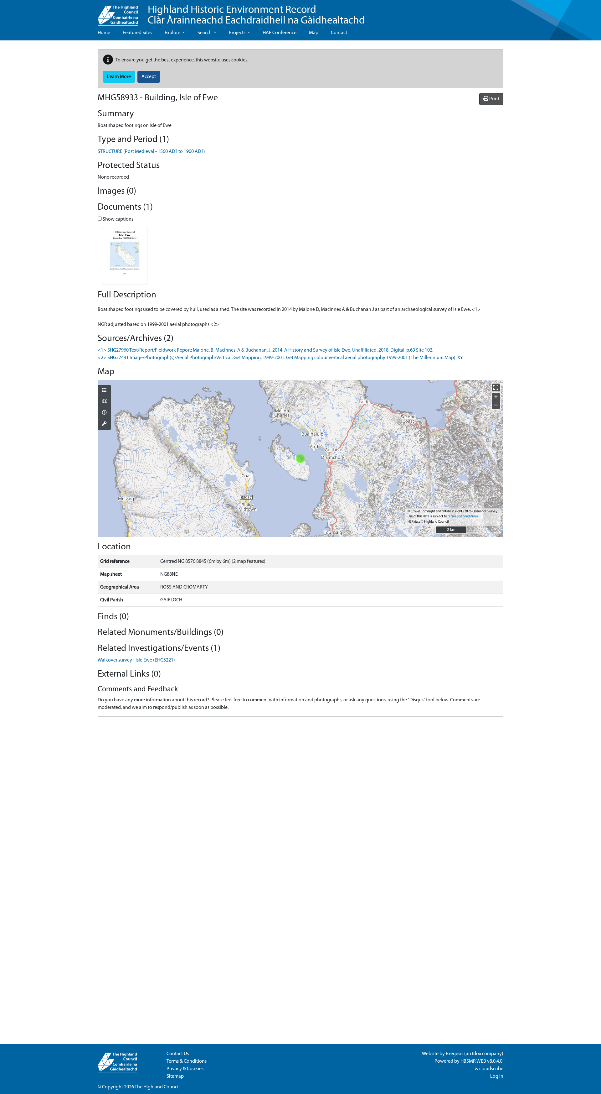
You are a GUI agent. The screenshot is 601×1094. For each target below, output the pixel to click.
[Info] (104, 413)
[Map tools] (104, 424)
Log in (496, 1076)
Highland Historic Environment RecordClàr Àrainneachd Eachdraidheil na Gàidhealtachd (256, 15)
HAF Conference (279, 32)
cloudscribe (491, 1068)
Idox (476, 1053)
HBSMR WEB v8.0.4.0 (481, 1061)
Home (104, 32)
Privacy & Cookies (185, 1068)
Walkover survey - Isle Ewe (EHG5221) (136, 660)
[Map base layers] (104, 402)
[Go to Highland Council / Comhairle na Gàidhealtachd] (118, 13)
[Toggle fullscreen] (496, 387)
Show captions (117, 219)
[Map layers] (104, 390)
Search (205, 32)
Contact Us (178, 1053)
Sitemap (175, 1076)
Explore (173, 32)
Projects (237, 32)
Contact (339, 32)
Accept (148, 76)
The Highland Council (157, 1087)
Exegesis (454, 1053)
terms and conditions (463, 516)
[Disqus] (300, 800)
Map (313, 32)
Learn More (119, 76)
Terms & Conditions (187, 1061)
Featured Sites (137, 32)
